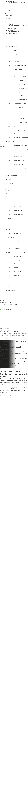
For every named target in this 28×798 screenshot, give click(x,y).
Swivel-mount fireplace (20, 65)
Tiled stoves (17, 61)
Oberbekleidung (14, 2)
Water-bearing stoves (19, 107)
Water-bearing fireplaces (20, 103)
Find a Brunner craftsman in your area (8, 365)
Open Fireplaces (18, 69)
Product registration (19, 256)
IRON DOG (20, 95)
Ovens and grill (18, 111)
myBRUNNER (11, 183)
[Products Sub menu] (13, 24)
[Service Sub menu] (12, 30)
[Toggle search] (5, 13)
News (9, 3)
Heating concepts (14, 25)
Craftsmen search (14, 33)
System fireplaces (22, 80)
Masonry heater (18, 73)
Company (16, 241)
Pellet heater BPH (18, 134)
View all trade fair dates (5, 338)
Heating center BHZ (19, 160)
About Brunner (12, 28)
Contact (10, 6)
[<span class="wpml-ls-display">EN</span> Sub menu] (10, 9)
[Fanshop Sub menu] (13, 1)
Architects (11, 7)
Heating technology (12, 126)
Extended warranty (18, 271)
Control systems (18, 156)
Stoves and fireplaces (13, 46)
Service (10, 30)
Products (10, 24)
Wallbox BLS (17, 172)
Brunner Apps (17, 260)
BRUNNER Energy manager (20, 168)
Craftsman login (12, 8)
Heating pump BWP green (20, 130)
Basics (16, 50)
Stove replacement (12, 175)
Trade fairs (13, 29)
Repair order (13, 31)
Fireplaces (16, 54)
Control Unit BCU (18, 164)
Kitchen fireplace (22, 122)
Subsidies (10, 179)
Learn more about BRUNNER (6, 394)
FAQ (15, 264)
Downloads (11, 4)
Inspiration (11, 27)
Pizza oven (21, 118)
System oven (21, 114)
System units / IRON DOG (20, 76)
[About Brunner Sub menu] (17, 28)
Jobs (15, 244)
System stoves (22, 84)
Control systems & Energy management (17, 153)
